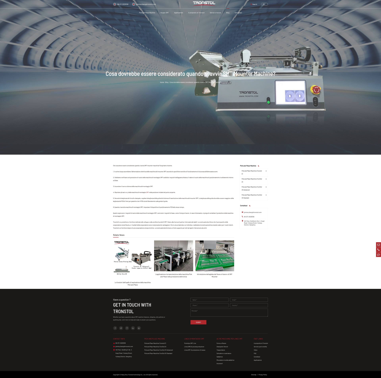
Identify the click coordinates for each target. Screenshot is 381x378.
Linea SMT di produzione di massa (194, 350)
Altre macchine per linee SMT (229, 338)
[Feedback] (378, 254)
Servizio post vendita (260, 346)
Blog (227, 12)
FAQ (255, 353)
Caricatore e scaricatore (224, 353)
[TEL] (378, 249)
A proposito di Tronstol (196, 12)
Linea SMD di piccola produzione (194, 346)
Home (162, 82)
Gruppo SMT (164, 12)
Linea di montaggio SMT (194, 338)
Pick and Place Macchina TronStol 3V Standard (252, 196)
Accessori (220, 363)
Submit (198, 322)
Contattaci (238, 12)
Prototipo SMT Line (190, 343)
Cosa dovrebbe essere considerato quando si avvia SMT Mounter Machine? (195, 82)
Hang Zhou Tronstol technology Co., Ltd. (133, 375)
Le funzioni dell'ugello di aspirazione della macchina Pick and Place (133, 283)
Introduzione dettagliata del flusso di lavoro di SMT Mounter (214, 275)
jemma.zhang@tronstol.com (146, 4)
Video (255, 350)
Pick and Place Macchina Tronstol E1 (252, 172)
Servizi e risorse (215, 12)
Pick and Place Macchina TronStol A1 (252, 180)
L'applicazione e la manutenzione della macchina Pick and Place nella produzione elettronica (173, 275)
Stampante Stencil (222, 346)
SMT (147, 192)
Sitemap (253, 375)
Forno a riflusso (221, 343)
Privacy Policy (263, 375)
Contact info (119, 338)
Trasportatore (221, 350)
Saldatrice (220, 357)
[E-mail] (378, 244)
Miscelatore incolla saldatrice (225, 360)
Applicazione (178, 12)
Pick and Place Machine (147, 12)
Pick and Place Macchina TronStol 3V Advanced (252, 188)
